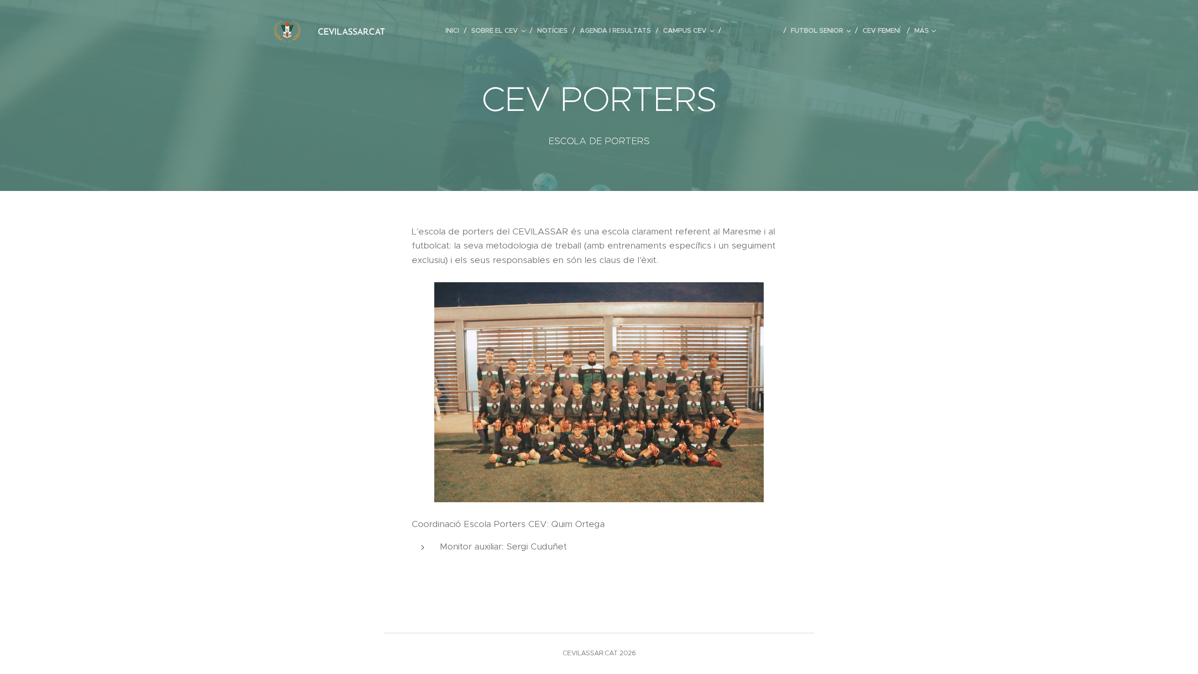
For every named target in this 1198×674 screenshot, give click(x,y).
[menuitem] (455, 30)
